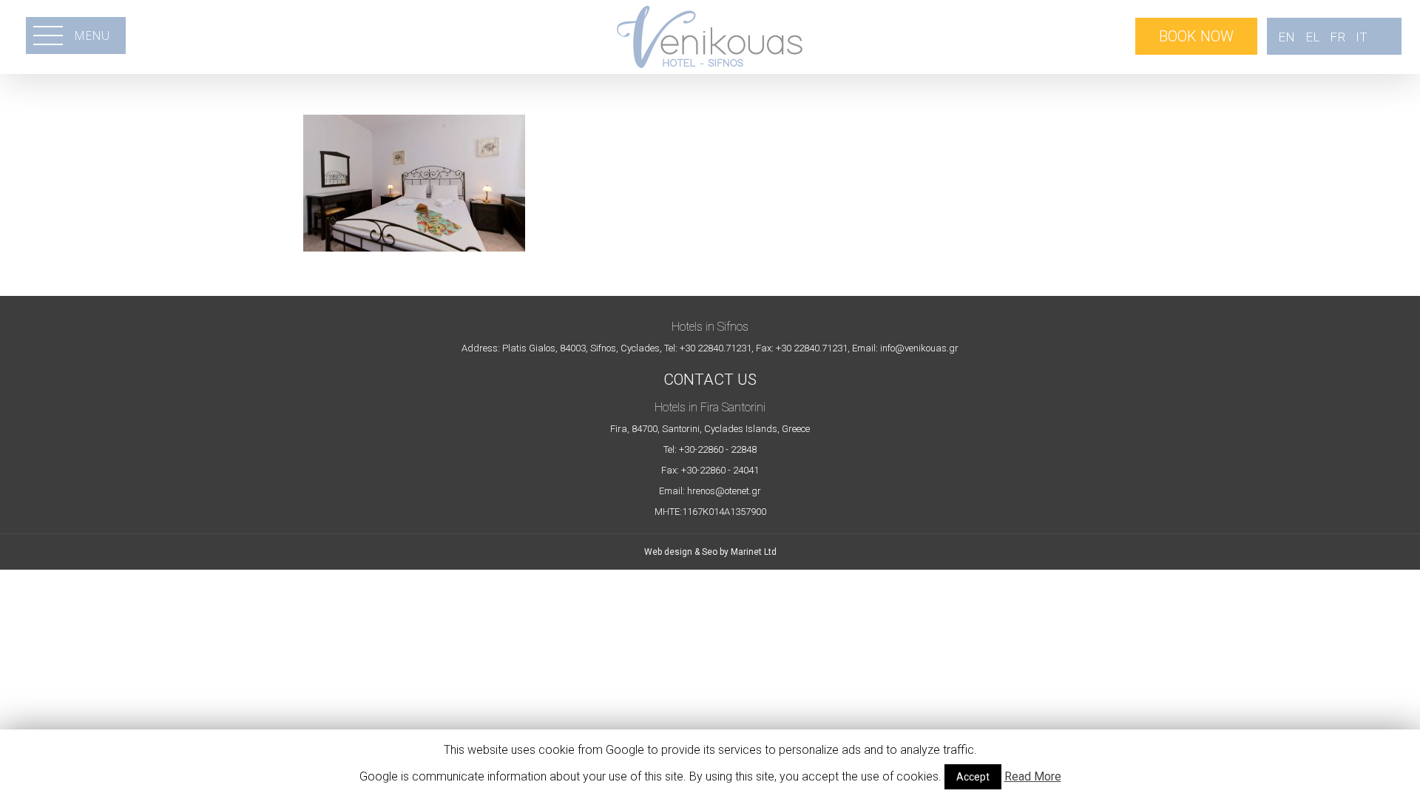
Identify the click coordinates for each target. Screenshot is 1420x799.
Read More (1032, 776)
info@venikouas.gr (919, 348)
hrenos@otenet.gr (724, 490)
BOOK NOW (1196, 36)
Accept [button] (973, 777)
